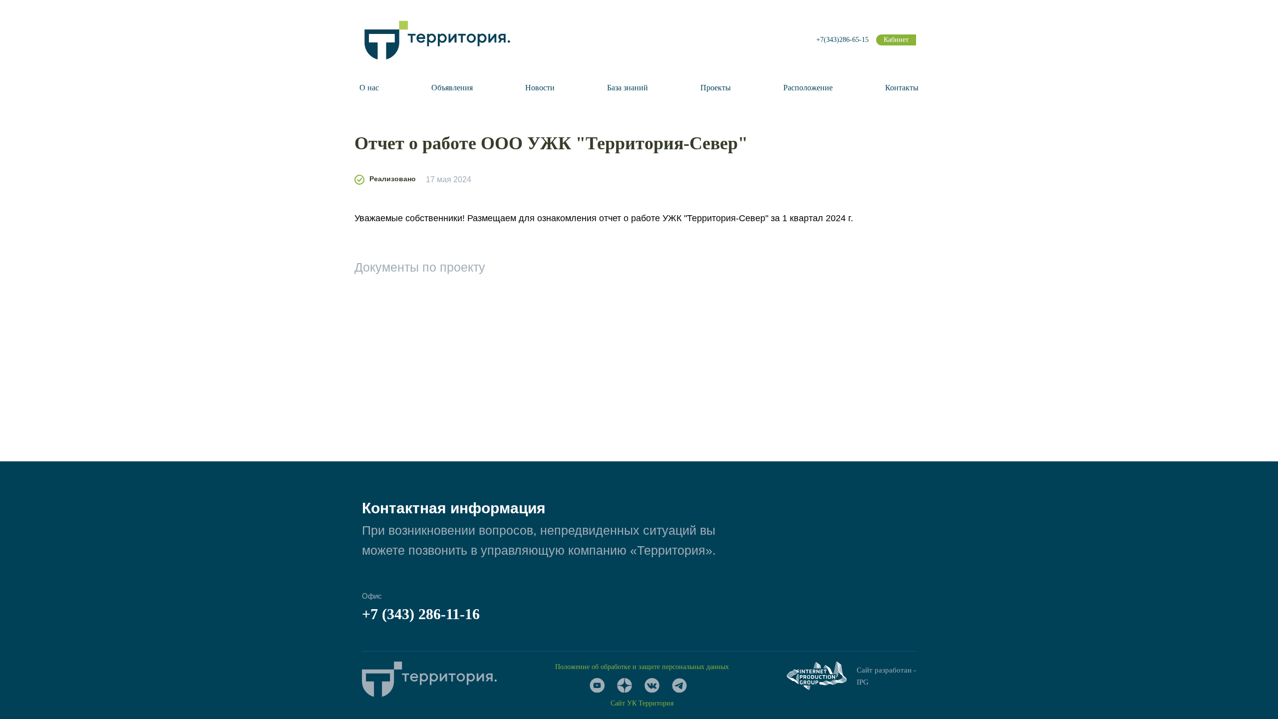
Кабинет (896, 39)
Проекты (715, 87)
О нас (369, 87)
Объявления (452, 87)
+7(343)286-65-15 (842, 39)
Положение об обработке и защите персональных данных (642, 667)
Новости (540, 87)
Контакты (902, 87)
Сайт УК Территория (642, 703)
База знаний (627, 87)
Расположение (808, 87)
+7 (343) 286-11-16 (421, 614)
